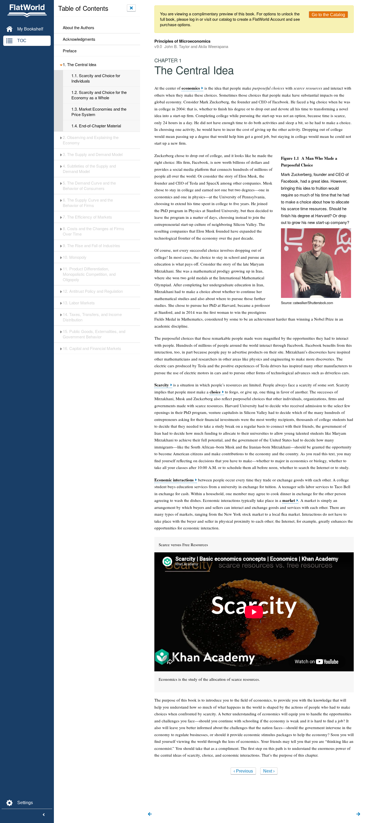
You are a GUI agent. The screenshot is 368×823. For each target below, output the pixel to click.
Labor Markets (79, 302)
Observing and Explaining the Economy (91, 140)
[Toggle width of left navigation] (43, 815)
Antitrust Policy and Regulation (93, 291)
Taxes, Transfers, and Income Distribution (92, 317)
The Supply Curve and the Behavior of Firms (88, 202)
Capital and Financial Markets (92, 348)
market (288, 500)
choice (215, 392)
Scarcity (161, 385)
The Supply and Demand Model (93, 154)
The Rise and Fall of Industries (91, 245)
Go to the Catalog (328, 14)
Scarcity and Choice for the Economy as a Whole (99, 95)
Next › (269, 771)
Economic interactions (174, 480)
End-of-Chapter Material (96, 125)
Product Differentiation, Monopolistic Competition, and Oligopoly (89, 274)
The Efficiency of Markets (87, 217)
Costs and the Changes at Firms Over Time (93, 231)
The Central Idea (79, 64)
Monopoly (74, 257)
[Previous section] (149, 814)
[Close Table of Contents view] (131, 7)
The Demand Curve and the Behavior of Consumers (89, 185)
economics (191, 88)
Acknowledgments (79, 39)
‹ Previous (243, 771)
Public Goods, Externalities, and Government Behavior (94, 334)
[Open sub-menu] (61, 64)
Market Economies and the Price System (98, 111)
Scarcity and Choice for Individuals (95, 78)
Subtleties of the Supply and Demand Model (89, 168)
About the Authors (78, 27)
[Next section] (358, 814)
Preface (70, 50)
